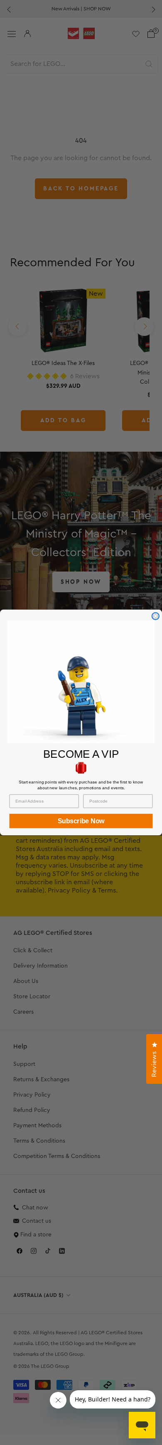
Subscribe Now (81, 821)
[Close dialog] (155, 616)
